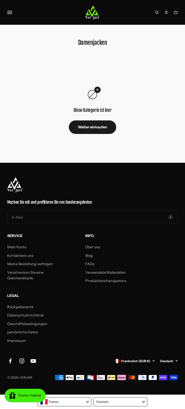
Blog (89, 255)
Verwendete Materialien (105, 272)
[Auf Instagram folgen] (22, 361)
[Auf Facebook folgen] (10, 361)
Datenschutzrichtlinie (25, 315)
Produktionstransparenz (105, 280)
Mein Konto (16, 247)
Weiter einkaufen (92, 127)
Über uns (92, 247)
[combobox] (64, 401)
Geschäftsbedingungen (27, 323)
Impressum (16, 340)
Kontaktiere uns (20, 255)
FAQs (90, 264)
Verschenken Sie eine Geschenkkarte (25, 275)
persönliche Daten (22, 332)
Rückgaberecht (20, 307)
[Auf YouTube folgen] (33, 361)
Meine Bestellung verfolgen (30, 264)
